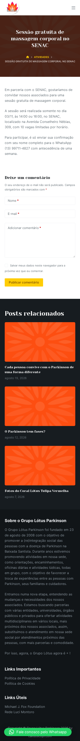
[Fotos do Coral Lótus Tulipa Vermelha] (40, 465)
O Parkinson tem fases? (25, 431)
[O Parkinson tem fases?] (40, 406)
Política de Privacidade (22, 678)
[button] (38, 732)
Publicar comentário (24, 282)
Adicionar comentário (24, 228)
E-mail (13, 214)
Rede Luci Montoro (19, 712)
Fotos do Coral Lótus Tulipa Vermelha (37, 491)
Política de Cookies (20, 683)
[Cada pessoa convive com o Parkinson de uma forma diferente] (40, 342)
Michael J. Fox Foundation (25, 707)
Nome (13, 201)
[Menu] (73, 8)
